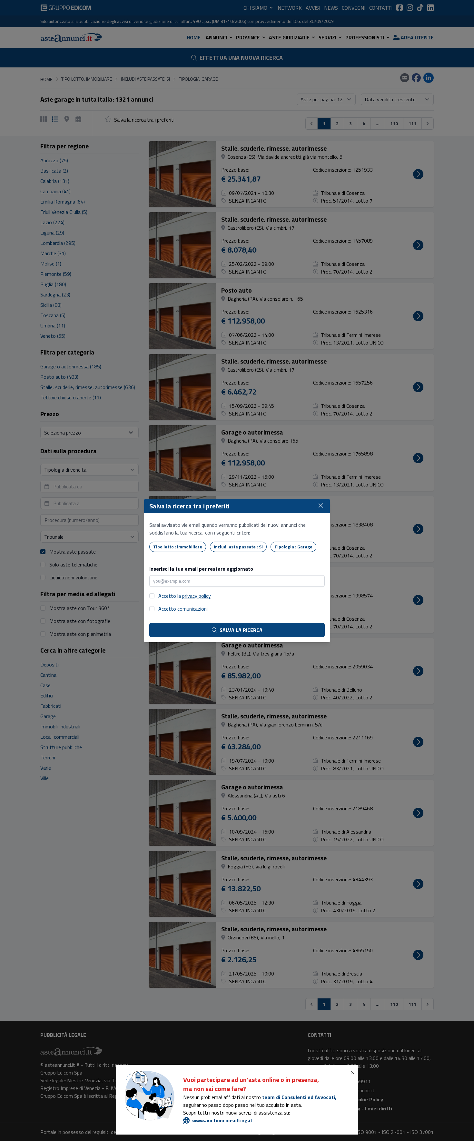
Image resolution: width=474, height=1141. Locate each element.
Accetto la (184, 596)
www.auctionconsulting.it (222, 1120)
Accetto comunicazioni (183, 609)
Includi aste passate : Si (238, 546)
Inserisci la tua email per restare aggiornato (201, 569)
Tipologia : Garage (293, 546)
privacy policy (196, 596)
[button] (354, 1072)
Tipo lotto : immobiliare (177, 546)
